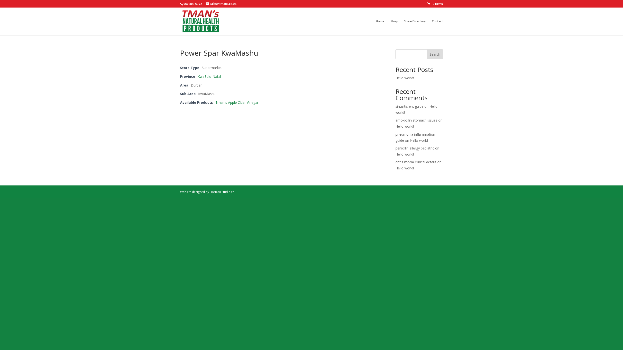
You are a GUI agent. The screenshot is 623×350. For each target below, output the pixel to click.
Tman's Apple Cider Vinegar (236, 102)
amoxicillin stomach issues (416, 120)
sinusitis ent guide (409, 106)
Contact (437, 21)
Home (380, 21)
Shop (394, 21)
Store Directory (415, 21)
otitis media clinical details (415, 162)
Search (435, 54)
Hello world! (404, 78)
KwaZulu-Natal (209, 76)
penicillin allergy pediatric (414, 148)
